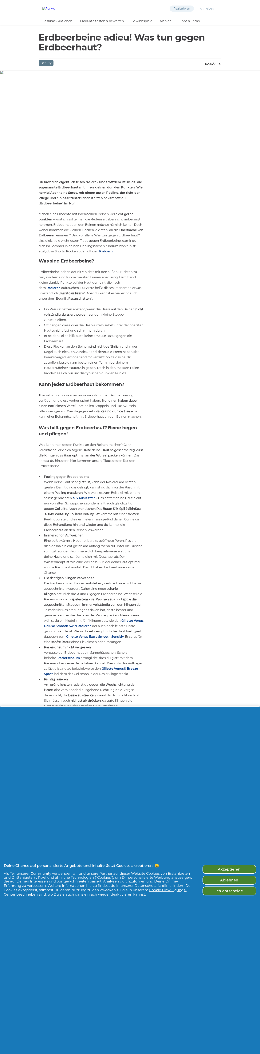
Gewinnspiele (142, 21)
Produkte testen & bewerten (102, 21)
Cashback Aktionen (57, 21)
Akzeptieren (229, 869)
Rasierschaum (68, 658)
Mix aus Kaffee (84, 498)
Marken (165, 21)
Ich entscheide (229, 891)
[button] (182, 9)
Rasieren (54, 288)
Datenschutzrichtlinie (153, 885)
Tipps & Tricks (189, 21)
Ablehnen (229, 880)
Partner (105, 873)
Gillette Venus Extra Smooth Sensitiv (95, 636)
